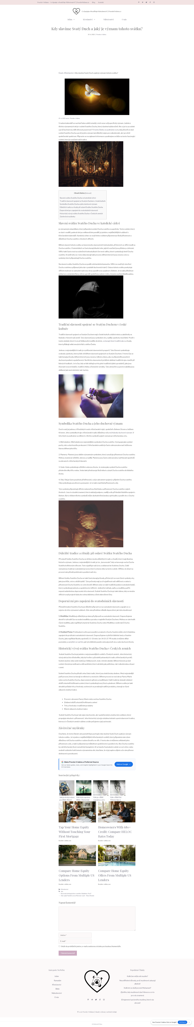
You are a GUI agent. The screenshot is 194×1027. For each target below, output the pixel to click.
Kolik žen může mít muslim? (137, 976)
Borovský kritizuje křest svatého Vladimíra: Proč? (76, 893)
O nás (124, 19)
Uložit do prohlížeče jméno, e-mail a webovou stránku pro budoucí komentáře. (91, 946)
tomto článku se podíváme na (105, 130)
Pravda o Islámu (101, 34)
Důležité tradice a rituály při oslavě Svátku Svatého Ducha (81, 207)
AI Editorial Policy (97, 1024)
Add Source (182, 1022)
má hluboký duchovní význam (120, 432)
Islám (70, 19)
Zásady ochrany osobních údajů (106, 1012)
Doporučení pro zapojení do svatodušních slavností (79, 210)
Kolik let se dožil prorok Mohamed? (137, 988)
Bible (57, 989)
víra (62, 891)
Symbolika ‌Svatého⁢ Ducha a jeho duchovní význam (78, 204)
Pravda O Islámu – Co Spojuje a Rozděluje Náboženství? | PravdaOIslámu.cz (63, 2)
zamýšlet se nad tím (75, 642)
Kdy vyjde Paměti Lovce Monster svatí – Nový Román (77, 895)
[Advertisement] (97, 51)
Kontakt (101, 2)
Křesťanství (88, 19)
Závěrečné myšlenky (67, 216)
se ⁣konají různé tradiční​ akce (114, 341)
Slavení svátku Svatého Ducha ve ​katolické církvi (78, 198)
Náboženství (108, 19)
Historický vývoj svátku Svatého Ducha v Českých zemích (81, 213)
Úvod (61, 73)
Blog (93, 2)
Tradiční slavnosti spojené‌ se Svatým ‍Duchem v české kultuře (82, 201)
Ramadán (57, 980)
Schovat (88, 193)
